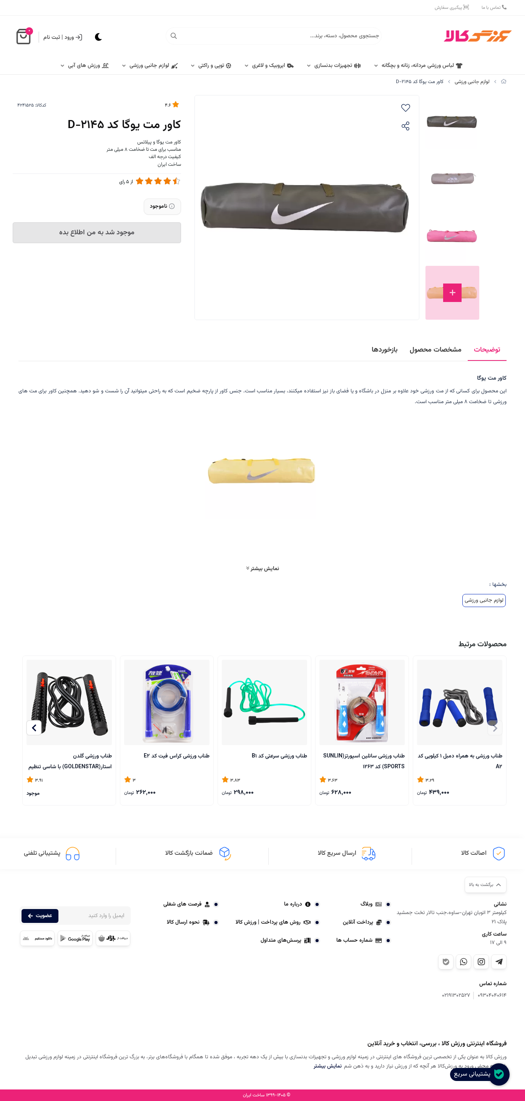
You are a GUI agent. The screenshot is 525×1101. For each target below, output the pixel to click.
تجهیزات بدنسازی (333, 66)
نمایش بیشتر (264, 568)
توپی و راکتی (211, 66)
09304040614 (492, 996)
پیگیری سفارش (449, 7)
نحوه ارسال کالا (183, 922)
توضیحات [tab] (487, 350)
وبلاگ (366, 904)
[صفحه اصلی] (504, 82)
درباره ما (293, 904)
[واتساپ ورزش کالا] (463, 961)
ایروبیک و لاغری (268, 66)
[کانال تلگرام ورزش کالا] (499, 961)
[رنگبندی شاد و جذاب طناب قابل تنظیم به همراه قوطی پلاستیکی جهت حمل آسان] (264, 702)
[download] (37, 938)
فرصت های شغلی (182, 904)
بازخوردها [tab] (384, 350)
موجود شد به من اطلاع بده (97, 232)
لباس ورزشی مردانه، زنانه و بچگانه (418, 66)
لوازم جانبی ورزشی (149, 66)
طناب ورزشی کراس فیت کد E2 (176, 756)
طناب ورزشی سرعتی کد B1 (279, 756)
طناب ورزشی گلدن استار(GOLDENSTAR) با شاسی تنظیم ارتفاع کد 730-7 (70, 761)
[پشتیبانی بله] (446, 961)
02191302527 (456, 996)
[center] (174, 36)
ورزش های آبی (84, 66)
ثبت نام (51, 37)
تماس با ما (492, 7)
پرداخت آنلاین (358, 922)
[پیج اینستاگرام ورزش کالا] (481, 961)
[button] (34, 728)
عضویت (44, 916)
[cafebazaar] (113, 938)
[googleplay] (75, 938)
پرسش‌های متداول (281, 940)
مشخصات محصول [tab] (436, 350)
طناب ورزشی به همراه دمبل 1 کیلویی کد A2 (460, 761)
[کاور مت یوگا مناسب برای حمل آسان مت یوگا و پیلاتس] (468, 1020)
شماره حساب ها (354, 940)
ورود (69, 37)
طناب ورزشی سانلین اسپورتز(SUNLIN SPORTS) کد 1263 (364, 761)
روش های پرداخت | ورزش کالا (268, 922)
